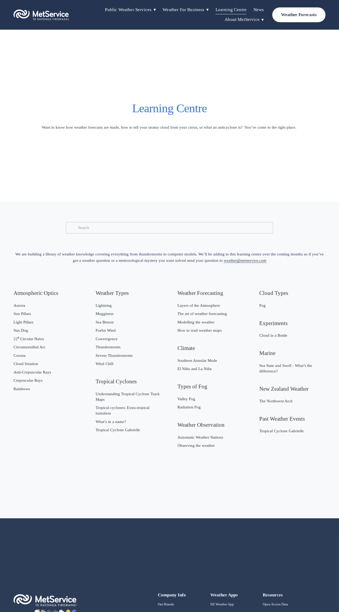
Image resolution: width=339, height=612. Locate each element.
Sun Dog (21, 330)
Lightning (104, 305)
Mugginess (105, 314)
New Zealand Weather (284, 389)
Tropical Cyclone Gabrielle (118, 430)
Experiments (273, 323)
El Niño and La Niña (194, 369)
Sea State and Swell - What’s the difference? (285, 368)
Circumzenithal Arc (30, 347)
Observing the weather (196, 445)
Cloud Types (273, 293)
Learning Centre (231, 9)
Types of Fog (192, 386)
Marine (267, 353)
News (258, 9)
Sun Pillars (22, 314)
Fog (262, 305)
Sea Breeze (105, 322)
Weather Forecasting (200, 293)
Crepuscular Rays (28, 380)
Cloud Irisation (26, 364)
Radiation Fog (189, 407)
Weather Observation (201, 425)
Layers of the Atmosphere (198, 305)
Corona (20, 355)
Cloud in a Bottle (273, 335)
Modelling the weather (196, 322)
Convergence (107, 339)
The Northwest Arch (276, 401)
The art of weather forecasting (202, 314)
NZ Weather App (222, 604)
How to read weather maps (199, 330)
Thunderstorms (108, 347)
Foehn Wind (106, 330)
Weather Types (112, 293)
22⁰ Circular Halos (29, 339)
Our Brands (166, 604)
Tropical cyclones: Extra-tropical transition (122, 410)
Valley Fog (186, 399)
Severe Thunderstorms (114, 355)
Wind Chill (104, 364)
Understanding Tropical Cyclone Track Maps (128, 397)
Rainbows (22, 389)
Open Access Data (275, 604)
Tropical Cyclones (116, 381)
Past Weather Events (282, 419)
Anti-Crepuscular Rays (32, 372)
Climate (186, 348)
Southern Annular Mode (197, 360)
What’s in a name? (111, 422)
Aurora (19, 305)
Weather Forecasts (298, 14)
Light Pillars (23, 322)
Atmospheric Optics (36, 293)
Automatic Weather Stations (200, 437)
